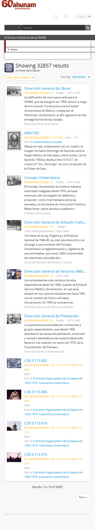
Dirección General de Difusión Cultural (56, 222)
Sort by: (66, 77)
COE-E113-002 (35, 360)
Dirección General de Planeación (51, 316)
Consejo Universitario (42, 177)
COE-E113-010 (35, 423)
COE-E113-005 (35, 391)
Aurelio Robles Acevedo (47, 142)
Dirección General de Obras (47, 88)
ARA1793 (31, 133)
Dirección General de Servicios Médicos (57, 271)
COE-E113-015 (35, 454)
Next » (83, 497)
